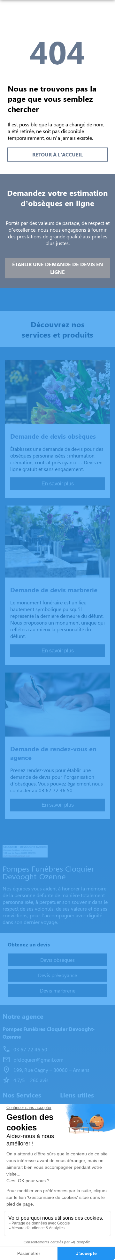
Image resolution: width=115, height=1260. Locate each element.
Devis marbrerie (57, 990)
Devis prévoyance (57, 975)
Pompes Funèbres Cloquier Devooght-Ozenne (49, 1032)
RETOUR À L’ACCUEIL (57, 154)
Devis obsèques (57, 959)
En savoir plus (58, 483)
